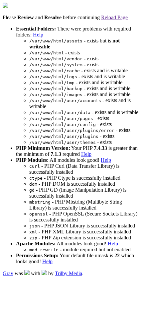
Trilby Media (68, 273)
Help (38, 34)
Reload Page (114, 17)
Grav (8, 273)
